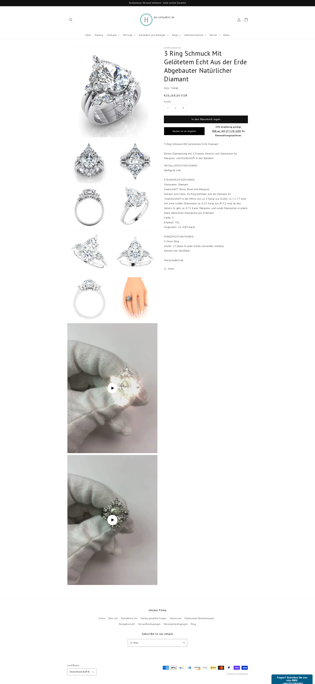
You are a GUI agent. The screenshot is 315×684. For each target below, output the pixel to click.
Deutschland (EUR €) (80, 671)
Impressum (175, 618)
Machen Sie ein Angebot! (184, 131)
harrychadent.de (241, 674)
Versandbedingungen (149, 624)
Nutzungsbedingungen (176, 624)
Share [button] (171, 268)
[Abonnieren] (183, 642)
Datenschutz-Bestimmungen (199, 618)
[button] (70, 19)
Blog (193, 624)
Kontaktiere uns (129, 618)
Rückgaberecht (127, 624)
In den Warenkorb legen (205, 119)
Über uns (113, 618)
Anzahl (167, 101)
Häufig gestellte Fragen (154, 618)
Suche (102, 618)
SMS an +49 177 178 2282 (226, 131)
